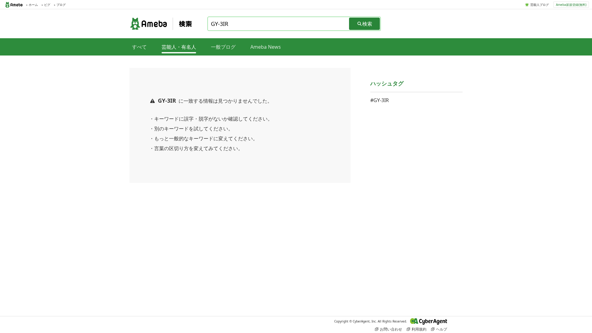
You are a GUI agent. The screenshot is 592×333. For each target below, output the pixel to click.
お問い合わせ (391, 329)
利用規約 (419, 329)
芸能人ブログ (539, 4)
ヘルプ (441, 329)
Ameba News (265, 46)
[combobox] (278, 24)
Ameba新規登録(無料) (571, 4)
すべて (139, 46)
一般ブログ (223, 46)
